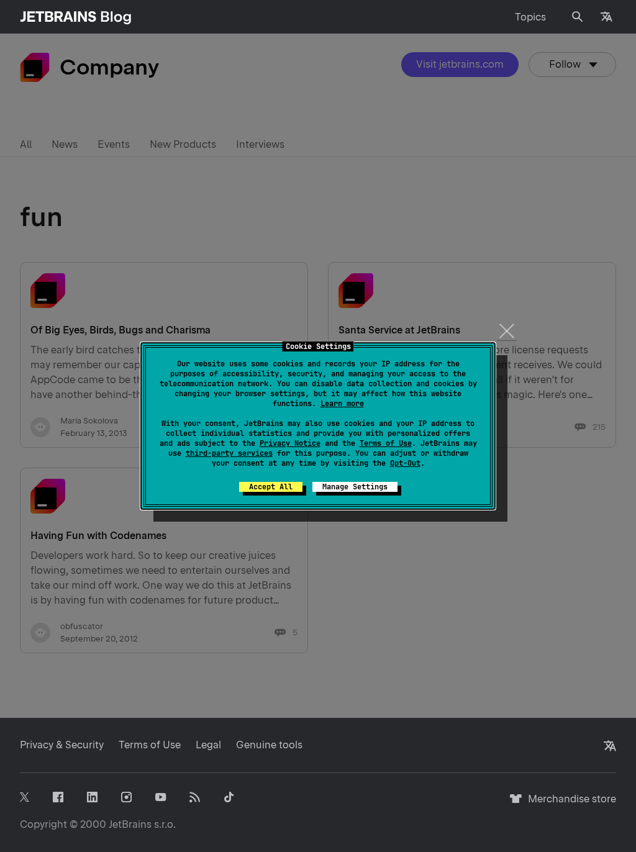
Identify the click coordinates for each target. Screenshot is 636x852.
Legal (208, 745)
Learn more (342, 404)
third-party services (229, 453)
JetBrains (130, 824)
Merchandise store (568, 804)
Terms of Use (386, 443)
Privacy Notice (290, 443)
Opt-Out (405, 463)
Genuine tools (269, 745)
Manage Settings (355, 487)
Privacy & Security (62, 745)
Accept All (271, 487)
